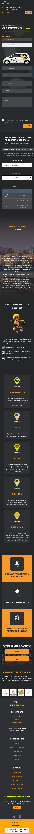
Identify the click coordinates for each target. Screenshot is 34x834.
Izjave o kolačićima (17, 825)
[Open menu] (30, 3)
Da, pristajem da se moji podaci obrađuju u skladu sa (18, 121)
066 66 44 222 (7, 13)
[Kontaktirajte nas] (17, 658)
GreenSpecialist (23, 829)
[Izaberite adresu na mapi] (30, 165)
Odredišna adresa (17, 173)
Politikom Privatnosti (12, 122)
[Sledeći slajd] (30, 693)
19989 (28, 13)
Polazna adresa (17, 161)
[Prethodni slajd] (4, 693)
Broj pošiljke (6, 36)
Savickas (14, 831)
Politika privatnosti (17, 822)
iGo (18, 831)
